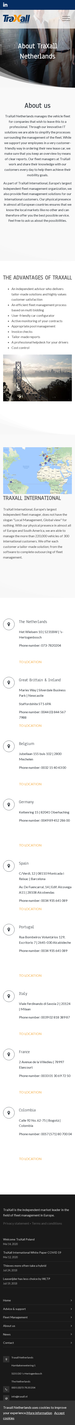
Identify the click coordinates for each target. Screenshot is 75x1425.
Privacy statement (16, 1223)
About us (9, 1325)
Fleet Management (15, 1317)
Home (7, 1300)
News (7, 1334)
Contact (8, 1342)
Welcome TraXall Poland (19, 1239)
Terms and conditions (47, 1223)
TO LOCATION (30, 662)
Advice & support (14, 1309)
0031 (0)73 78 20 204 (23, 1387)
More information (39, 1413)
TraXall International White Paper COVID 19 (32, 1252)
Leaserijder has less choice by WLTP (26, 1279)
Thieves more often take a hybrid (24, 1265)
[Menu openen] (66, 19)
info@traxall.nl (19, 1396)
